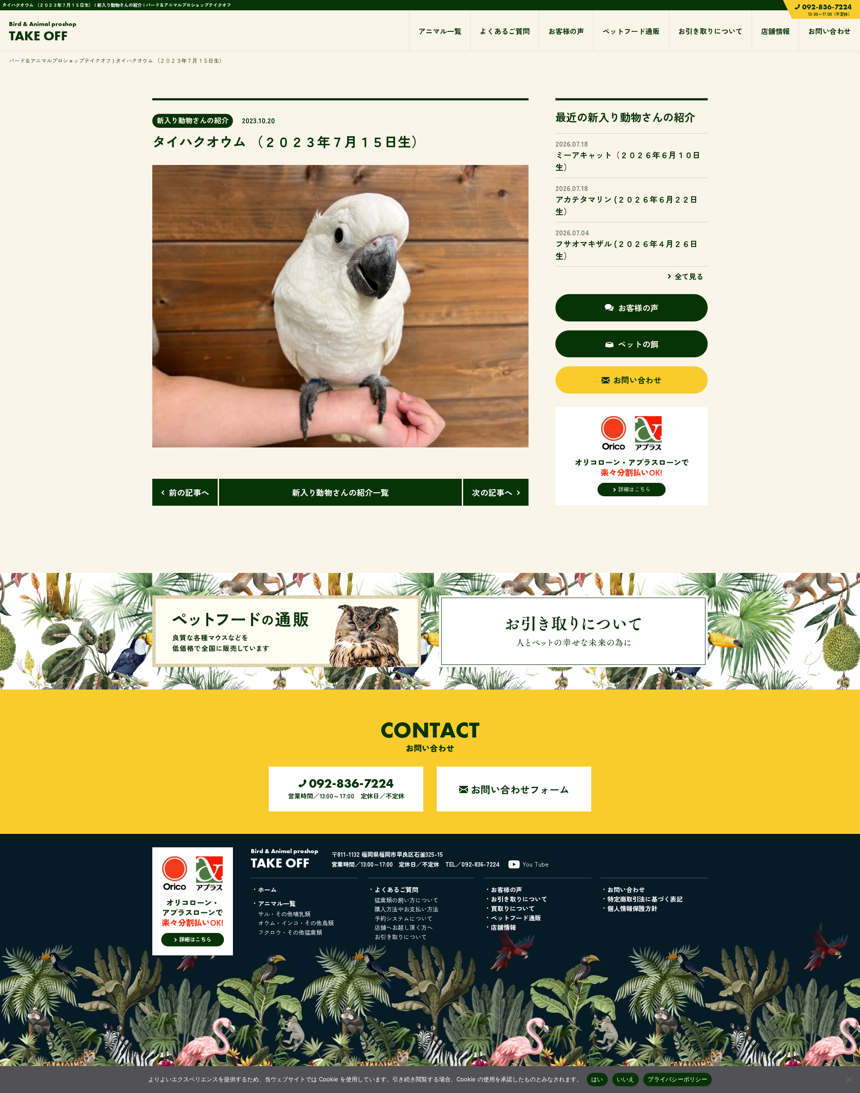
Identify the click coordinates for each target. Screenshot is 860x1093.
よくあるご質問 (505, 31)
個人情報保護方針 (632, 908)
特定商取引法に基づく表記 (645, 898)
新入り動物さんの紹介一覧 (340, 492)
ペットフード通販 (631, 31)
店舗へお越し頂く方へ (403, 927)
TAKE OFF (43, 32)
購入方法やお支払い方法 (406, 909)
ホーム (267, 889)
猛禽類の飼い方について (406, 900)
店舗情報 (775, 31)
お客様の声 (566, 31)
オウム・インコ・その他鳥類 (296, 923)
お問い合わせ (829, 31)
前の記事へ (189, 492)
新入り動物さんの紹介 (192, 120)
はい (597, 1079)
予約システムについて (403, 918)
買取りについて (513, 908)
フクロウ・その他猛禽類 (290, 932)
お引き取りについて (710, 31)
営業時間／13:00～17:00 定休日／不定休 (346, 788)
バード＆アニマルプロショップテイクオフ (60, 60)
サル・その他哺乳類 (284, 914)
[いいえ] (848, 1079)
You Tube (535, 863)
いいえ (626, 1079)
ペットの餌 (638, 344)
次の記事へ (492, 492)
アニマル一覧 (439, 31)
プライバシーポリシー (677, 1079)
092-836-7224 (480, 863)
